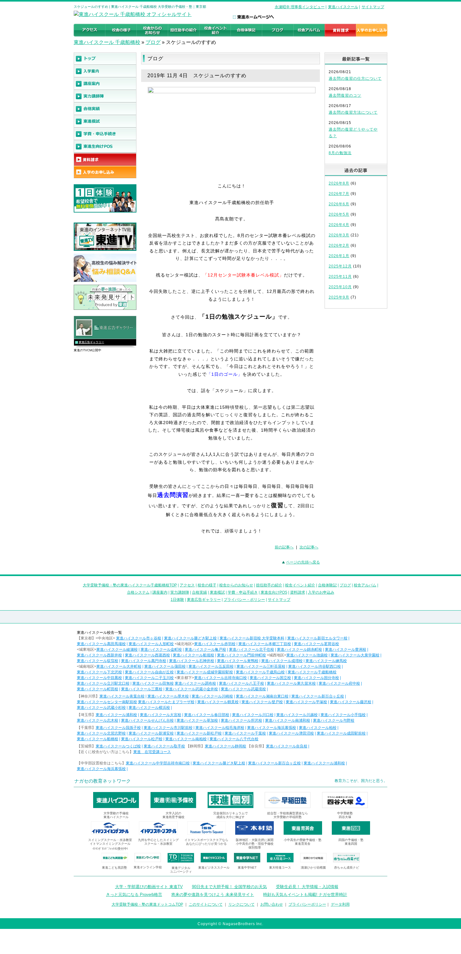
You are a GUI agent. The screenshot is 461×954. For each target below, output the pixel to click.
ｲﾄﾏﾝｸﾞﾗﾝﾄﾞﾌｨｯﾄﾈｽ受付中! (110, 848)
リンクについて (241, 904)
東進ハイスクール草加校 (197, 720)
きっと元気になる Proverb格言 (134, 894)
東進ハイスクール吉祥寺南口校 (220, 678)
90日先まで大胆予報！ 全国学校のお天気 (229, 886)
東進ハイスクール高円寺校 (143, 661)
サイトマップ (373, 7)
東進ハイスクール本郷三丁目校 (264, 644)
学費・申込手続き (243, 592)
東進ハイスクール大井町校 (118, 666)
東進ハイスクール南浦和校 (287, 720)
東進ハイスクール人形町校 (151, 644)
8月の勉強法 (340, 153)
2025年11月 (340, 276)
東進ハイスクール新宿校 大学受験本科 (252, 638)
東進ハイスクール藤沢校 (350, 702)
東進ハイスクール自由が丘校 (149, 672)
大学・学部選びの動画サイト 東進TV (149, 886)
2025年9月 (339, 297)
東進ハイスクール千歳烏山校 (260, 672)
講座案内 (159, 592)
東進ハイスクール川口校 (252, 715)
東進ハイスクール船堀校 (193, 655)
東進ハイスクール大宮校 (160, 715)
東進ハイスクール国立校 (270, 678)
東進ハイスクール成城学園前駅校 (205, 672)
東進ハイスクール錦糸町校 (299, 649)
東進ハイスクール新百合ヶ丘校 (317, 696)
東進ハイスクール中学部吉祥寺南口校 (158, 763)
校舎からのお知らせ (236, 585)
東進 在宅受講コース (152, 752)
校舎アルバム (365, 585)
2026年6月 (339, 204)
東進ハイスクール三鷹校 (141, 689)
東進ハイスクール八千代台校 (233, 739)
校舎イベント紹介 (300, 585)
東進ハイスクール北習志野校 (101, 733)
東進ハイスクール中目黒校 (99, 678)
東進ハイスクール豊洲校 (345, 649)
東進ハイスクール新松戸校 (199, 733)
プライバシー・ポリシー (244, 599)
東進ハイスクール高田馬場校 (101, 644)
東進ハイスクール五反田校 (211, 666)
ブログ (153, 42)
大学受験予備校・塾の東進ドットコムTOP (147, 904)
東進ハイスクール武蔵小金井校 (191, 689)
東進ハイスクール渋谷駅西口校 (314, 666)
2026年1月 (339, 256)
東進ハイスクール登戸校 (262, 702)
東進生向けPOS (274, 592)
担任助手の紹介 (269, 585)
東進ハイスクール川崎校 (212, 696)
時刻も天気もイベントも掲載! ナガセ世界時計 (305, 894)
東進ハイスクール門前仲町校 (241, 655)
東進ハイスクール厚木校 (168, 696)
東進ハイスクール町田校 (97, 689)
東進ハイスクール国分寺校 (316, 678)
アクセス (187, 585)
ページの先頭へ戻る (303, 562)
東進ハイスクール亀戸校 (205, 649)
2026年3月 (339, 235)
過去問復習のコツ (345, 95)
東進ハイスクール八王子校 (241, 683)
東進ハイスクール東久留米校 (291, 683)
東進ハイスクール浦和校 (116, 715)
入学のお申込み (321, 592)
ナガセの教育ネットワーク (102, 781)
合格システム (138, 592)
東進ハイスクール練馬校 (326, 661)
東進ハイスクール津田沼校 (291, 733)
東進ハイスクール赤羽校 (215, 644)
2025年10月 (340, 287)
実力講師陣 (179, 592)
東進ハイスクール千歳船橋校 (312, 672)
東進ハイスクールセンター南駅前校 (107, 702)
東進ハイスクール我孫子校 (118, 727)
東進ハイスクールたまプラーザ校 (166, 702)
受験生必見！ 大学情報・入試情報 (307, 886)
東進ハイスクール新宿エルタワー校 (317, 638)
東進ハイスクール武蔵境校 (243, 689)
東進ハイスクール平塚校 (306, 702)
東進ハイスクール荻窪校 (97, 661)
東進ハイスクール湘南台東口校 (262, 696)
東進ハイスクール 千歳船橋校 (107, 42)
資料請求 (297, 592)
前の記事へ (284, 547)
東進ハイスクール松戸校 (141, 739)
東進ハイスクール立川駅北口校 (103, 683)
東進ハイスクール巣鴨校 (237, 661)
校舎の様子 (207, 585)
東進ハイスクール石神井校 (191, 661)
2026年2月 (339, 245)
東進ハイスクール (343, 7)
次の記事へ (308, 547)
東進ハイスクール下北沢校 (99, 672)
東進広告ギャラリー (91, 342)
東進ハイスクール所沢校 (241, 720)
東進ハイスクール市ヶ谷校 (138, 638)
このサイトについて (206, 904)
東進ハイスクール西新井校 (99, 655)
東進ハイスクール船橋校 (97, 739)
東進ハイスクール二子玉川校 (149, 678)
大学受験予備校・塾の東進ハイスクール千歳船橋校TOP (130, 585)
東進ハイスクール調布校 (195, 683)
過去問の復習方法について (353, 112)
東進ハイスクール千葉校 (245, 733)
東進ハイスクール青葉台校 (122, 696)
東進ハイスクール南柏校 (186, 739)
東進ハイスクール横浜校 (149, 707)
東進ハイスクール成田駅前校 (341, 733)
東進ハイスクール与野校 (333, 720)
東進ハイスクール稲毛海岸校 (219, 727)
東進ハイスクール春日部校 (206, 715)
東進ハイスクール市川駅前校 (168, 727)
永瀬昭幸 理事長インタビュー (300, 7)
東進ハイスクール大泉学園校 (355, 655)
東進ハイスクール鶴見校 (218, 702)
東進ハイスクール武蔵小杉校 (101, 707)
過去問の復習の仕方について (355, 78)
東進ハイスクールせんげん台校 (147, 720)
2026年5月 (339, 214)
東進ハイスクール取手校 (164, 746)
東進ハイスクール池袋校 (307, 655)
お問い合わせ (271, 904)
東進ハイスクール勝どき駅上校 (190, 638)
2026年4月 (339, 225)
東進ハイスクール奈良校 (286, 746)
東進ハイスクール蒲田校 (165, 666)
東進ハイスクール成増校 (282, 661)
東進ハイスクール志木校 (97, 720)
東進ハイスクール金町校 (161, 649)
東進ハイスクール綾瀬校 (117, 649)
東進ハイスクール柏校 (317, 727)
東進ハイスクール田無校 (153, 683)
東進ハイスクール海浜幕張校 (271, 727)
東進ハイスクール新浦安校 (151, 733)
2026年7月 (339, 193)
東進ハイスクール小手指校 (343, 715)
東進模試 (217, 592)
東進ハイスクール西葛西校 (147, 655)
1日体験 (177, 599)
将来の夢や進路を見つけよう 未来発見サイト (212, 894)
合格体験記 (327, 585)
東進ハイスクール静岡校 (225, 746)
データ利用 (340, 904)
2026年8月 (339, 183)
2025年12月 (340, 266)
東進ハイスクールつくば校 (118, 746)
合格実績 (199, 592)
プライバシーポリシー (307, 904)
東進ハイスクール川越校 (297, 715)
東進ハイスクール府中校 (339, 683)
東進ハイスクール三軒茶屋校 (260, 666)
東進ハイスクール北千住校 (251, 649)
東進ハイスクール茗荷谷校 (316, 644)
